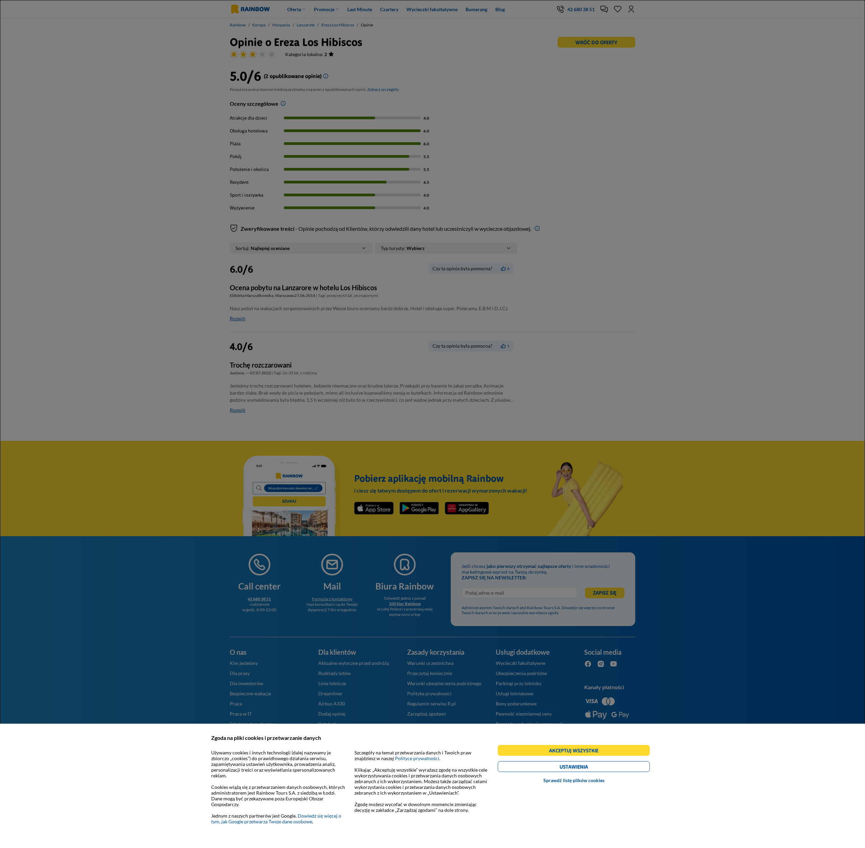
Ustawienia (585, 768)
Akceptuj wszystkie (576, 751)
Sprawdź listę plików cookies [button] (573, 780)
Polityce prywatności (417, 758)
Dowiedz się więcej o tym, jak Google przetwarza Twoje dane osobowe (276, 818)
